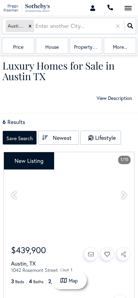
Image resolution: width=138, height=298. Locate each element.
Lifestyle (105, 137)
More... (120, 46)
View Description (114, 98)
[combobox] (36, 26)
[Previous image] (14, 195)
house (52, 46)
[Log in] (92, 8)
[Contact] (91, 254)
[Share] (123, 254)
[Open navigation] (128, 8)
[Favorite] (107, 254)
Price (18, 46)
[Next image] (124, 195)
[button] (30, 26)
